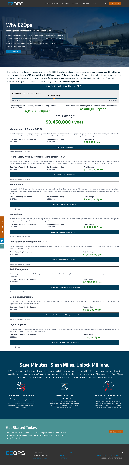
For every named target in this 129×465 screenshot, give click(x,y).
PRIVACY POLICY (102, 455)
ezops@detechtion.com (40, 458)
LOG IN (62, 455)
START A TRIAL (2, 227)
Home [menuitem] (47, 4)
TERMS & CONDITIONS (116, 455)
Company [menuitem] (86, 4)
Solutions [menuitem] (65, 4)
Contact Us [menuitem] (96, 4)
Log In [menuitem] (105, 4)
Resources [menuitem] (76, 4)
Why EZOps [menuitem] (55, 4)
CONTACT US (64, 458)
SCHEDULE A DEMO (66, 453)
